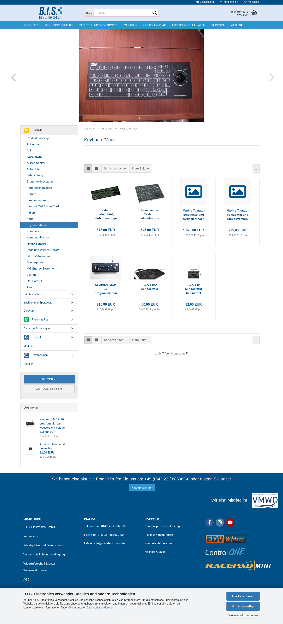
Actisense (33, 144)
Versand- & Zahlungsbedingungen (45, 554)
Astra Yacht (34, 156)
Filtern (49, 379)
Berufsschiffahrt (59, 25)
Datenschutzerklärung (99, 607)
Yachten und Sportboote (98, 25)
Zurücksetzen (49, 388)
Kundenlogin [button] (230, 1)
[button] (205, 2)
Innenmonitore (36, 200)
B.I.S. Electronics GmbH (39, 526)
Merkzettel (253, 1)
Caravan (130, 25)
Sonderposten (36, 262)
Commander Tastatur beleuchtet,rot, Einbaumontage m (150, 214)
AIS (29, 150)
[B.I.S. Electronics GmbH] (50, 13)
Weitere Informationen (243, 615)
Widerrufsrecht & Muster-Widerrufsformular (39, 567)
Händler (28, 363)
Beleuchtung (35, 175)
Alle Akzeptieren (243, 596)
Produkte (31, 25)
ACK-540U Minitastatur (149, 286)
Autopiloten (34, 169)
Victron (31, 274)
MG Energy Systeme (40, 268)
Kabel (30, 218)
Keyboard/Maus (37, 225)
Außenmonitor (36, 162)
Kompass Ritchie (38, 237)
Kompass (33, 231)
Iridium (31, 212)
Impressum (30, 536)
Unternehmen (39, 355)
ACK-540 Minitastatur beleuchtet (193, 289)
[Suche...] (155, 13)
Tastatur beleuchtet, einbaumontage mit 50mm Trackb (106, 214)
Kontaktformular (142, 488)
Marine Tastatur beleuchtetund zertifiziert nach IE (194, 215)
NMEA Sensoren (37, 243)
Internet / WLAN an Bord (43, 206)
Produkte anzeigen (39, 138)
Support (217, 25)
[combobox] (114, 168)
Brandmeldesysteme (40, 181)
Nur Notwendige (243, 606)
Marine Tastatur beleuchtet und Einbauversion (238, 214)
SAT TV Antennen (38, 256)
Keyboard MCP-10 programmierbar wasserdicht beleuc (106, 289)
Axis (29, 287)
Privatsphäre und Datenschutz (43, 545)
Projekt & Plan (154, 25)
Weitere (237, 25)
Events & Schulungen (188, 25)
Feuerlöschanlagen (39, 187)
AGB (26, 579)
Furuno (31, 194)
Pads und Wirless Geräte (43, 250)
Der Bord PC (35, 281)
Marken (28, 346)
